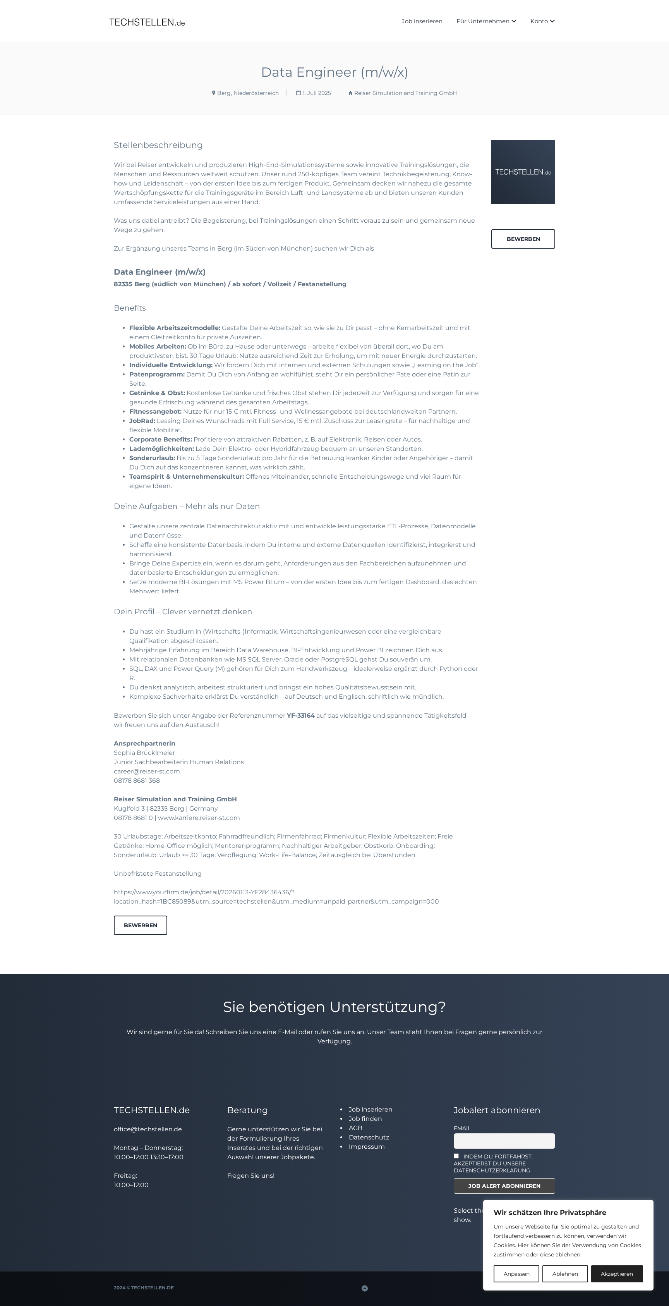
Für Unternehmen (482, 21)
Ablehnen (565, 1273)
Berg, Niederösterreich (248, 92)
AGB (355, 1128)
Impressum (367, 1146)
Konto (539, 21)
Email (462, 1128)
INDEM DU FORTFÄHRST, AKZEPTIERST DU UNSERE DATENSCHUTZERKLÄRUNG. (493, 1163)
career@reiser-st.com (147, 771)
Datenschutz (369, 1137)
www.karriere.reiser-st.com (199, 817)
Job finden (365, 1118)
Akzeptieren (617, 1273)
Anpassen (517, 1273)
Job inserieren (422, 21)
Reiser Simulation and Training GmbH (405, 92)
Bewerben (140, 925)
